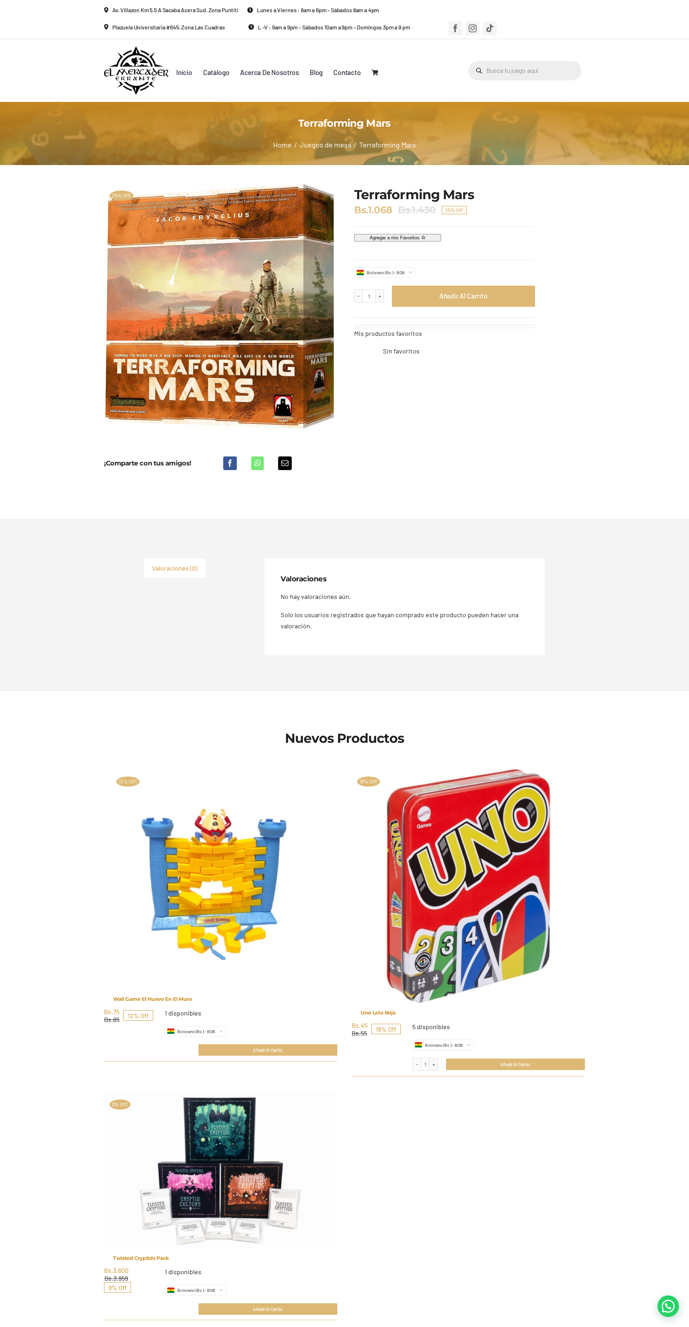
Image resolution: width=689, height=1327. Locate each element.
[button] (668, 1306)
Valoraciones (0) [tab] (174, 568)
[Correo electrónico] (285, 463)
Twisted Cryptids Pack (141, 1258)
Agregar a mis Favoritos (395, 237)
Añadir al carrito (463, 296)
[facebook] (455, 28)
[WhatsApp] (257, 463)
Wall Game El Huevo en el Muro (152, 999)
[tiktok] (490, 28)
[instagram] (472, 28)
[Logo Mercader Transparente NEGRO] (136, 49)
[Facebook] (230, 463)
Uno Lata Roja (378, 1012)
